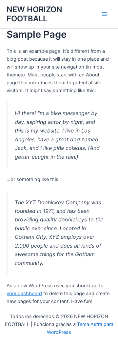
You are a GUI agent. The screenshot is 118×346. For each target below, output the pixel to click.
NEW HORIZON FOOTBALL (34, 14)
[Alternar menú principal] (104, 14)
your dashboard (24, 293)
